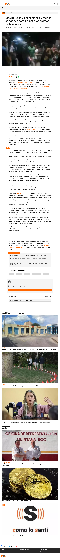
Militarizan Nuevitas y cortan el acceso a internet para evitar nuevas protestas (29, 255)
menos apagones (34, 108)
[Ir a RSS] (22, 546)
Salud (12, 0)
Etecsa (15, 0)
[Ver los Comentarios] (11, 77)
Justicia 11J (20, 193)
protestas (27, 274)
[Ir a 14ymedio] (10, 4)
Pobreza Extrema (51, 0)
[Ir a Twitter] (4, 546)
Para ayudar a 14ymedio (10, 12)
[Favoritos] (9, 77)
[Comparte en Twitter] (16, 77)
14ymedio (3, 549)
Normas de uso (48, 296)
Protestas (29, 0)
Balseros (25, 0)
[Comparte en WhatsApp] (18, 77)
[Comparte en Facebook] (14, 77)
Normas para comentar (25, 549)
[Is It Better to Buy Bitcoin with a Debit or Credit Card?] (30, 484)
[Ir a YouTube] (17, 546)
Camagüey (19, 274)
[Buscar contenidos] (54, 4)
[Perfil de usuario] (57, 4)
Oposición (57, 0)
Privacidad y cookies (44, 549)
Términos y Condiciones (25, 551)
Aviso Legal (3, 551)
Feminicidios (20, 0)
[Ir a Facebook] (2, 546)
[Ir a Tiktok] (12, 546)
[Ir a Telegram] (9, 546)
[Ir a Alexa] (20, 546)
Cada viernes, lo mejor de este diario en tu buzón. (30, 289)
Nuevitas (11, 274)
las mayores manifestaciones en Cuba (24, 82)
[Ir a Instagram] (7, 546)
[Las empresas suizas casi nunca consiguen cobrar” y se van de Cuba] (30, 367)
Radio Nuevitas (31, 129)
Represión (40, 0)
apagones (45, 274)
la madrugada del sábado (40, 214)
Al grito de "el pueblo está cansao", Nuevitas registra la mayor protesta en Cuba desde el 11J (29, 264)
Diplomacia (35, 0)
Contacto (42, 551)
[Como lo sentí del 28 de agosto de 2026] (30, 519)
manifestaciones (36, 274)
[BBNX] (5, 556)
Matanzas (44, 0)
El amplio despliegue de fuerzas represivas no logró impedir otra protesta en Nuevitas (28, 259)
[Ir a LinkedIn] (14, 546)
